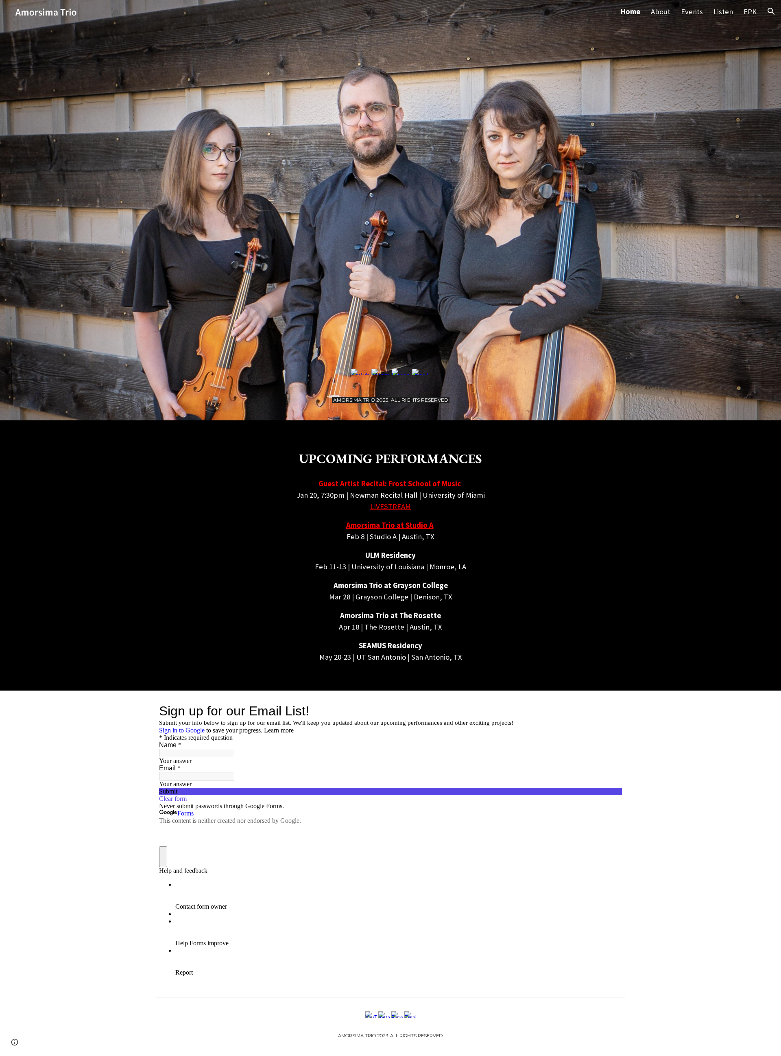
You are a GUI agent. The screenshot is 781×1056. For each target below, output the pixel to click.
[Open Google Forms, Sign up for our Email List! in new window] (609, 710)
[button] (771, 11)
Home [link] (630, 11)
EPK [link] (750, 11)
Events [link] (692, 11)
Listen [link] (723, 11)
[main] (390, 399)
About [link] (660, 11)
